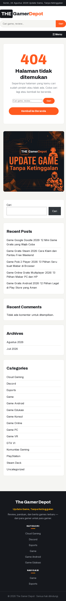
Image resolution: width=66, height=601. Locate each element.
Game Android (15, 403)
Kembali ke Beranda (33, 111)
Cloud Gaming (15, 377)
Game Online (14, 423)
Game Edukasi (15, 410)
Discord (11, 383)
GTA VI (11, 443)
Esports (11, 390)
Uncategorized (15, 469)
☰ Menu (57, 34)
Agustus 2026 (15, 342)
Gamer (22, 13)
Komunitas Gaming (18, 449)
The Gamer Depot (33, 502)
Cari (61, 23)
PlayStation (13, 456)
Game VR (12, 436)
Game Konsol (15, 416)
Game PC (12, 429)
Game (10, 396)
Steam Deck (14, 462)
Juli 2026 (12, 348)
